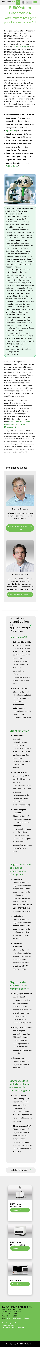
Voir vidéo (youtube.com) (20, 526)
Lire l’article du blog (18, 594)
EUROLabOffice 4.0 (21, 47)
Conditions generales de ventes (13, 1323)
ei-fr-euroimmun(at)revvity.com (18, 1318)
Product (15, 1210)
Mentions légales (8, 1325)
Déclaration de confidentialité (13, 1327)
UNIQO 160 (13, 421)
